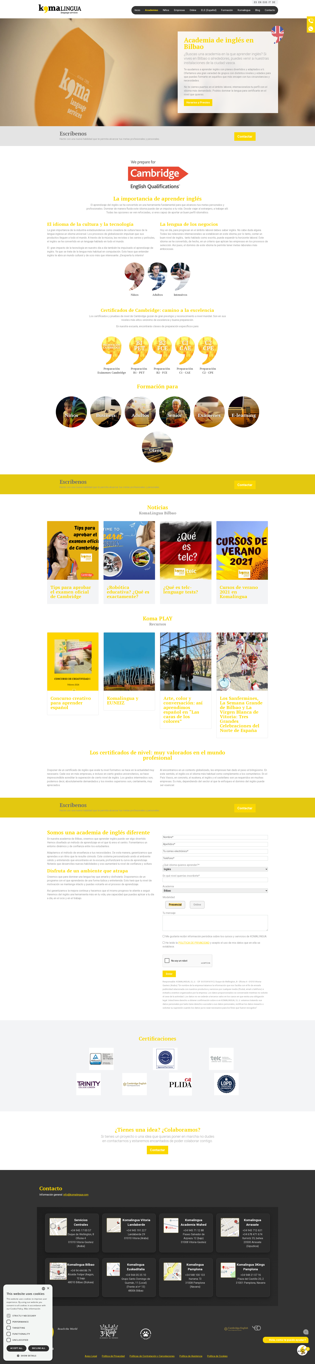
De (273, 2)
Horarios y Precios (198, 102)
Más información (32, 1308)
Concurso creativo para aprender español (71, 702)
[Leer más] (73, 550)
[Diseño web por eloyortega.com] (264, 1328)
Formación (227, 10)
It (270, 2)
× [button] (48, 1288)
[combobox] (43, 1288)
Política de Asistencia (190, 1356)
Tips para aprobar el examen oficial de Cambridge (70, 591)
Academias (151, 10)
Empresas (179, 10)
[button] (28, 1355)
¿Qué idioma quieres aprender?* (181, 865)
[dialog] (27, 1323)
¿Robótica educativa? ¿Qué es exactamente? (128, 591)
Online (193, 10)
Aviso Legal (91, 1356)
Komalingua (244, 10)
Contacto (270, 10)
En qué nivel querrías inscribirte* (181, 875)
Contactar (244, 136)
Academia (168, 886)
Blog (257, 10)
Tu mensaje (169, 913)
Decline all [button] (38, 1348)
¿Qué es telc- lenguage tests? (180, 589)
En (259, 2)
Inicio (137, 10)
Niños (166, 10)
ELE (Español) (208, 10)
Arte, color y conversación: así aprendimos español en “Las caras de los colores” (183, 709)
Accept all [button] (16, 1348)
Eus (265, 2)
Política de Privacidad (113, 1356)
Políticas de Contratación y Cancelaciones (152, 1356)
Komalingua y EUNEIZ (122, 700)
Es (255, 2)
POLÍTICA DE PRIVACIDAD (194, 942)
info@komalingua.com (75, 1194)
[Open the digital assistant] (302, 1350)
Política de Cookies (217, 1356)
